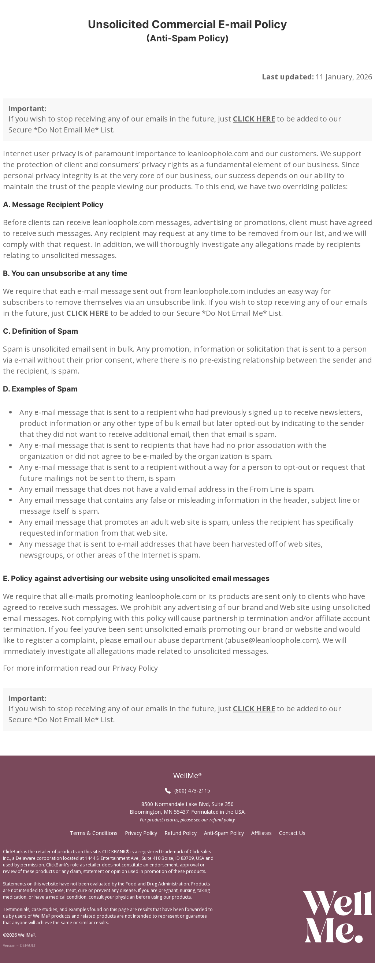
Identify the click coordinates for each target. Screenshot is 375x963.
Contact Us (292, 832)
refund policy (222, 820)
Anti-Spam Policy (224, 832)
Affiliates (261, 832)
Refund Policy (180, 832)
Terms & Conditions (94, 832)
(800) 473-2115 (192, 790)
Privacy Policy (135, 668)
